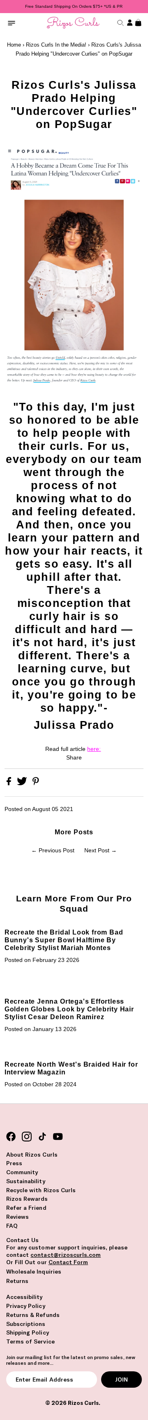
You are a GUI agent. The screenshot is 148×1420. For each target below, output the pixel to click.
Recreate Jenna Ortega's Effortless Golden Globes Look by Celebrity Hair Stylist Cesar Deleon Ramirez (69, 1009)
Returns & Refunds (33, 1315)
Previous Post (56, 850)
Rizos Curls (83, 1403)
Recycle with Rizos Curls (41, 1190)
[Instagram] (27, 1137)
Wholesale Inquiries (33, 1271)
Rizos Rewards (27, 1198)
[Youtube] (58, 1137)
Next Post (96, 850)
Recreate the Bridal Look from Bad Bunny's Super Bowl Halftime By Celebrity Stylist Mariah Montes (64, 939)
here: (94, 749)
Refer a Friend (26, 1207)
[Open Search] (119, 22)
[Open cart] (137, 22)
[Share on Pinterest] (35, 783)
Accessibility (24, 1297)
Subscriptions (26, 1324)
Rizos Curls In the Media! (56, 45)
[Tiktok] (42, 1137)
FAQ (12, 1225)
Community (22, 1172)
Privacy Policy (25, 1306)
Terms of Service (30, 1341)
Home (14, 45)
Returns (17, 1281)
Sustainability (25, 1181)
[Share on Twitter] (23, 783)
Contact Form (68, 1262)
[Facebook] (11, 1137)
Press (14, 1163)
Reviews (17, 1216)
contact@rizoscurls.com (65, 1254)
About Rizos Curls (32, 1154)
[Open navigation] (11, 22)
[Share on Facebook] (10, 783)
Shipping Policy (27, 1332)
